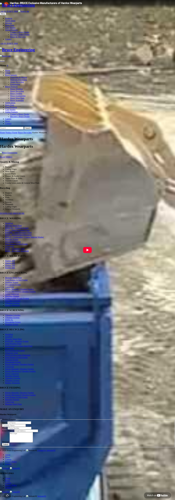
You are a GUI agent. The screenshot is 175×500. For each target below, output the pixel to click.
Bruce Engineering (17, 96)
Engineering (15, 84)
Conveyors (9, 246)
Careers (8, 119)
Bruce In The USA (18, 37)
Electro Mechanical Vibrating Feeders (20, 291)
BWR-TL (9, 320)
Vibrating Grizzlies (12, 301)
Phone (5, 428)
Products (8, 18)
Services (8, 23)
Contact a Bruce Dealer (19, 32)
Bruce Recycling (17, 91)
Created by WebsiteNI (46, 450)
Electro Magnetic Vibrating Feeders (19, 289)
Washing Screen (11, 239)
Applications (10, 21)
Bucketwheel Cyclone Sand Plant (18, 346)
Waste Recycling (17, 82)
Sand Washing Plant (13, 344)
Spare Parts (9, 25)
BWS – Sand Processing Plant (17, 230)
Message (6, 442)
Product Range (12, 132)
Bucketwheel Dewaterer (15, 350)
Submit (5, 444)
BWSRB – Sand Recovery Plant (18, 232)
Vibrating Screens (12, 303)
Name (4, 423)
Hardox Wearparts (12, 305)
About (7, 73)
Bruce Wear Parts (17, 98)
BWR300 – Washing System (16, 341)
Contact (8, 39)
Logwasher (9, 348)
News (7, 121)
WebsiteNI (41, 496)
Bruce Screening (17, 100)
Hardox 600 (10, 268)
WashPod (9, 223)
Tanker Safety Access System (17, 298)
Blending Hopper (12, 296)
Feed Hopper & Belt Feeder (16, 244)
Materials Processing (18, 80)
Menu (3, 14)
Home (7, 70)
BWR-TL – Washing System (16, 228)
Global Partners (11, 30)
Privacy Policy (11, 462)
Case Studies (10, 27)
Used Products (11, 107)
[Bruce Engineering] (87, 5)
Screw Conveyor (12, 294)
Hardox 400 (10, 261)
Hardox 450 (10, 263)
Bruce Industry (11, 75)
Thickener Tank (11, 353)
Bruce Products (11, 87)
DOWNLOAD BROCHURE (12, 213)
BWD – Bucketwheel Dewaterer (18, 235)
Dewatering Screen (13, 242)
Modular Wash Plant (13, 226)
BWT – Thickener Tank (15, 249)
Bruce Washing (16, 89)
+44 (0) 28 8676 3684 (9, 11)
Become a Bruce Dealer (20, 34)
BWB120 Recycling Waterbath (17, 355)
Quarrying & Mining (18, 77)
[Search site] (23, 11)
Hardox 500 (10, 265)
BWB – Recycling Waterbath (17, 251)
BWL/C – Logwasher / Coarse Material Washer (24, 237)
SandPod (8, 337)
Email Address (8, 431)
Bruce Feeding (16, 93)
